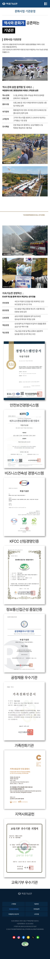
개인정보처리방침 (13, 909)
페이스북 (23, 937)
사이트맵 (36, 914)
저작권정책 (36, 909)
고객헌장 (13, 904)
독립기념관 (9, 3)
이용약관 (36, 904)
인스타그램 (18, 937)
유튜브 (14, 937)
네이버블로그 (37, 937)
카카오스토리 (28, 937)
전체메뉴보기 (46, 4)
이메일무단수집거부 (13, 914)
